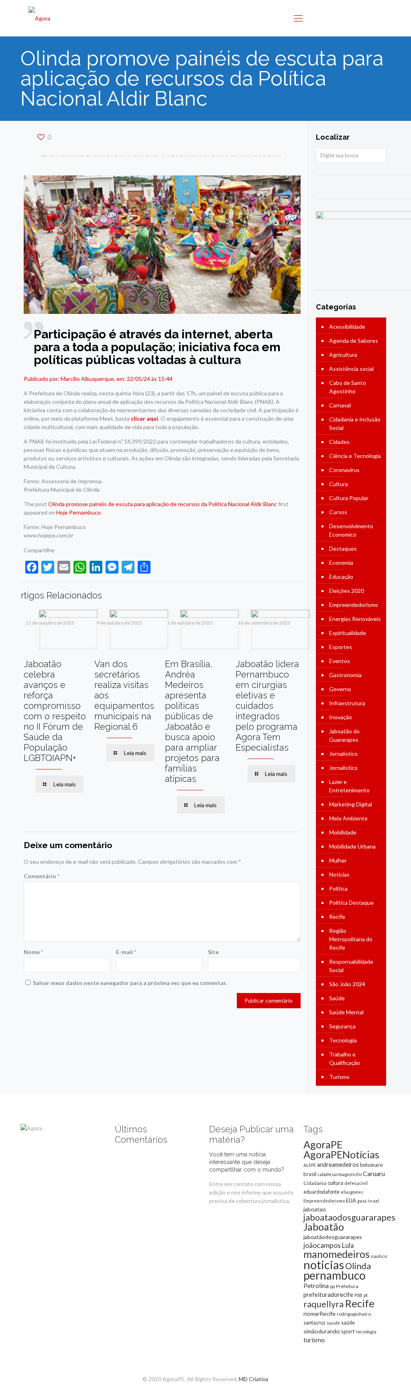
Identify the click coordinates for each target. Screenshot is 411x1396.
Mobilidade (342, 832)
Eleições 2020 (346, 590)
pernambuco (334, 1275)
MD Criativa (253, 1379)
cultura (335, 1183)
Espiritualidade (347, 632)
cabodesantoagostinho (339, 1174)
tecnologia (366, 1331)
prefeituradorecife (328, 1294)
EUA (351, 1200)
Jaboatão (323, 1227)
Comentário (41, 876)
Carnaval (340, 405)
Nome (33, 951)
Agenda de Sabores (353, 340)
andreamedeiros (338, 1164)
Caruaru (374, 1173)
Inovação (340, 717)
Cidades (339, 441)
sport (348, 1331)
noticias (323, 1265)
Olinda (358, 1266)
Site (213, 951)
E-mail (126, 951)
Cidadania (314, 1183)
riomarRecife (319, 1313)
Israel (373, 1200)
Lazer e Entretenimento (349, 786)
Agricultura (343, 354)
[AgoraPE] (39, 18)
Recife (337, 916)
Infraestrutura (347, 703)
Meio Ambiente (348, 818)
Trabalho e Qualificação (344, 1058)
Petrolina (316, 1285)
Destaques (343, 548)
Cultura (338, 483)
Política (338, 888)
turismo (314, 1339)
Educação (341, 576)
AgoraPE (322, 1144)
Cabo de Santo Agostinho (347, 387)
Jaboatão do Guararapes (344, 735)
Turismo (339, 1076)
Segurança (342, 1026)
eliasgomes (352, 1192)
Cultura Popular (348, 498)
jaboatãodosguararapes (332, 1236)
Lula (348, 1245)
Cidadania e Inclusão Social (354, 423)
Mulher (338, 860)
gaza (361, 1200)
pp (332, 1286)
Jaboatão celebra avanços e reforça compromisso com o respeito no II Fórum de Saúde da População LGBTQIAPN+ (55, 711)
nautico (379, 1256)
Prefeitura (347, 1286)
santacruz (314, 1322)
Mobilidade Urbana (352, 846)
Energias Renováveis (355, 618)
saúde (348, 1323)
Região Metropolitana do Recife (350, 939)
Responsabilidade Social (351, 965)
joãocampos (322, 1245)
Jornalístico (343, 753)
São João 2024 (347, 984)
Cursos (338, 512)
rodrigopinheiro (354, 1314)
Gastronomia (345, 675)
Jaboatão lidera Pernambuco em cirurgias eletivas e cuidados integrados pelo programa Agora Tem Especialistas (267, 706)
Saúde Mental (346, 1012)
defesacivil (356, 1183)
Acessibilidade (347, 326)
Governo (340, 689)
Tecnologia (343, 1040)
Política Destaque (351, 902)
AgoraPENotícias (341, 1154)
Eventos (339, 660)
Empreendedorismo (353, 604)
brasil (309, 1174)
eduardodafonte (321, 1192)
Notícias (339, 874)
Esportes (340, 646)
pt (366, 1295)
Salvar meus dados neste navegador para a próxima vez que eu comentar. (130, 982)
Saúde (337, 998)
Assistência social (351, 368)
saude (333, 1322)
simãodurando (321, 1331)
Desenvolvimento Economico (351, 530)
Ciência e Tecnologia (355, 455)
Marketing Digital (350, 804)
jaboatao (314, 1209)
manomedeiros (336, 1254)
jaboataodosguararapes (349, 1217)
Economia (341, 562)
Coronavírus (344, 469)
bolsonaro (371, 1165)
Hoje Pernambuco (78, 512)
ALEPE (309, 1165)
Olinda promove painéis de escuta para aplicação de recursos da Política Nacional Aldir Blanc (162, 504)
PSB (358, 1295)
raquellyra (323, 1304)
